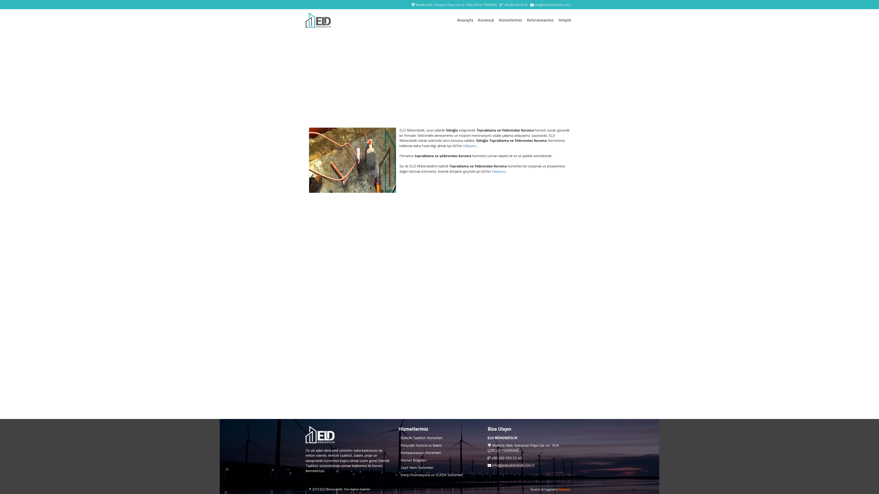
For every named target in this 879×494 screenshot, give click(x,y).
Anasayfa (465, 20)
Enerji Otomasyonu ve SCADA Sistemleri (432, 475)
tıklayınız (498, 171)
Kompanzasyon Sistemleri (421, 452)
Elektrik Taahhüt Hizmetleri (421, 437)
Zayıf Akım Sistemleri (417, 467)
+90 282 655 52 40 (506, 458)
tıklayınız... (470, 145)
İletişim (565, 20)
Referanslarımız (540, 20)
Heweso (564, 489)
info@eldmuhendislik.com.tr (513, 465)
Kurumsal (486, 20)
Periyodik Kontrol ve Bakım (421, 445)
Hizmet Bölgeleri (413, 460)
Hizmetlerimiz (510, 20)
